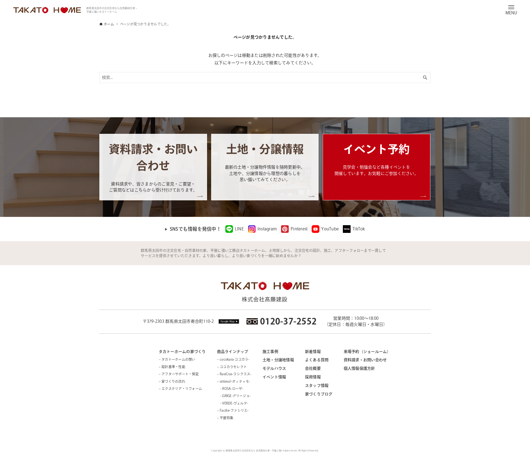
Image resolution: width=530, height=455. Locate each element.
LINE (239, 229)
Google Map (228, 321)
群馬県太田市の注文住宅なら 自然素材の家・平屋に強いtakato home (261, 450)
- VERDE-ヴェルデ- (232, 403)
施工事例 (270, 351)
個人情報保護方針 (359, 368)
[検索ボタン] (425, 77)
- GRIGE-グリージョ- (234, 395)
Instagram (267, 229)
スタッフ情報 (317, 385)
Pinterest (299, 229)
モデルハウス (274, 368)
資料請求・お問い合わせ (365, 360)
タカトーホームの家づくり (182, 351)
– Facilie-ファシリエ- (233, 410)
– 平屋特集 (225, 417)
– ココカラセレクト (232, 366)
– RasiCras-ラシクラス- (234, 374)
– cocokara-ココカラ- (233, 359)
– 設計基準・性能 (172, 366)
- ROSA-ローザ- (230, 388)
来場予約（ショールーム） (367, 351)
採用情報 (313, 377)
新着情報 (313, 351)
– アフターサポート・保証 (179, 374)
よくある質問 (317, 360)
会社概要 (313, 368)
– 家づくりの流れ (172, 381)
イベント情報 (274, 377)
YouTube (330, 229)
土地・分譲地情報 (278, 360)
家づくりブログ (319, 394)
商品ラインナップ (232, 351)
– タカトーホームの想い (177, 359)
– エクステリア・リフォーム (180, 388)
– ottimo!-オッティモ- (233, 381)
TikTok (359, 229)
